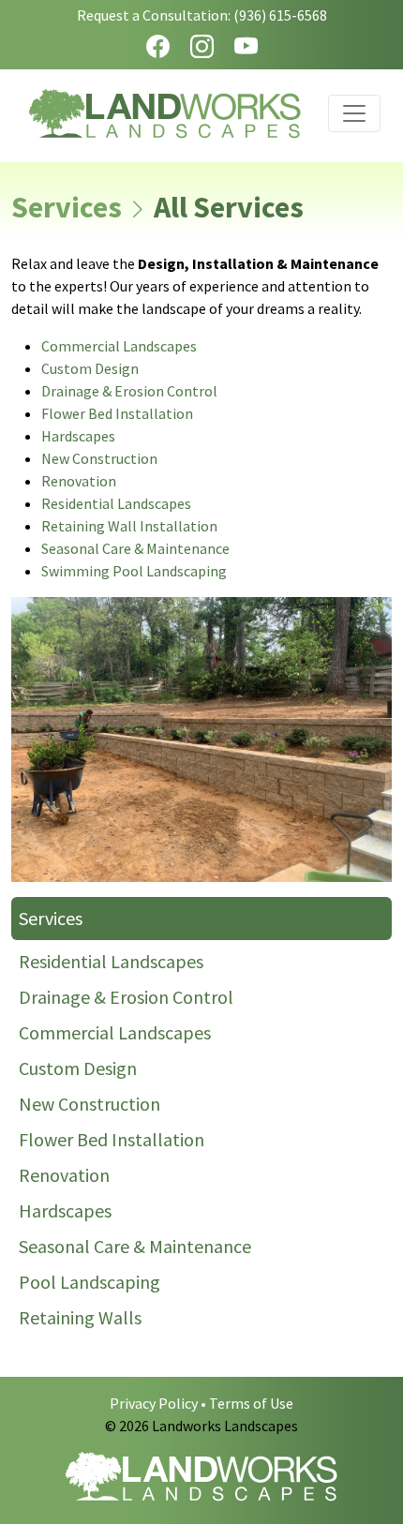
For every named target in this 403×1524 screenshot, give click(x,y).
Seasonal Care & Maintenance (135, 548)
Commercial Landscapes (119, 345)
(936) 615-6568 (280, 15)
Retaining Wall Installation (129, 525)
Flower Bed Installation (117, 413)
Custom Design (90, 368)
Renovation (78, 480)
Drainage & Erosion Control (129, 390)
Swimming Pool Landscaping (134, 570)
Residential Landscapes (116, 503)
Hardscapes (78, 435)
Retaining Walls (80, 1317)
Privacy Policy (154, 1403)
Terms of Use (251, 1403)
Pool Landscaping (89, 1281)
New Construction (99, 458)
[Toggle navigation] (354, 113)
